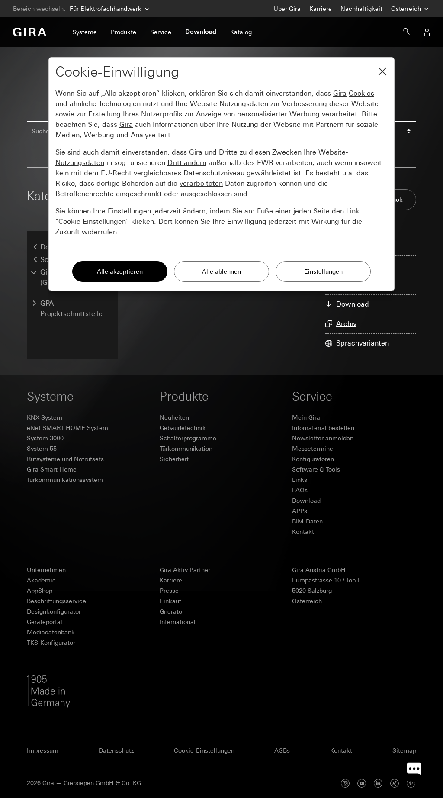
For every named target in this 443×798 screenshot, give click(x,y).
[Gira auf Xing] (394, 783)
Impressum (42, 750)
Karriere (320, 8)
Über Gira (287, 8)
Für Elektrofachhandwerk (105, 8)
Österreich (407, 8)
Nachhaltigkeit (361, 8)
